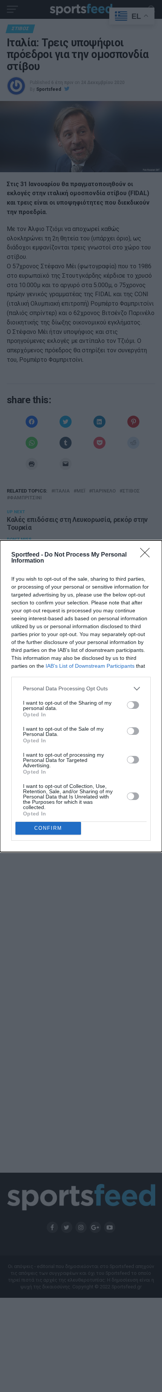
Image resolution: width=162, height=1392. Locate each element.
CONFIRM (48, 828)
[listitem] (81, 689)
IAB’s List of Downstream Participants (90, 666)
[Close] (147, 555)
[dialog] (81, 696)
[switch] (133, 705)
